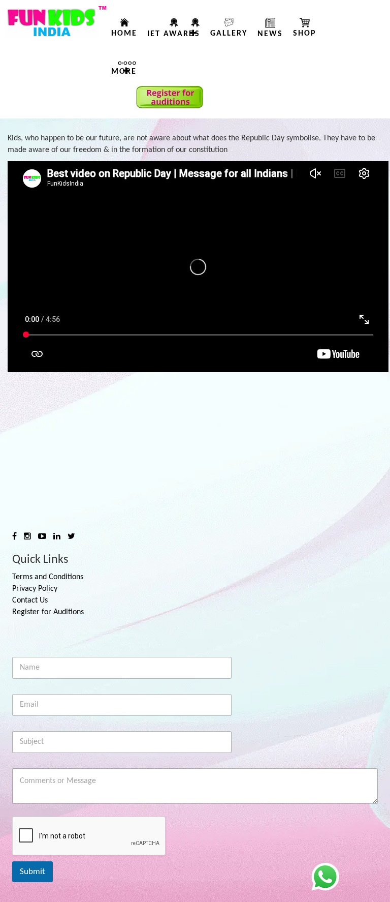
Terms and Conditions (47, 577)
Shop (304, 33)
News (270, 34)
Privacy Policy (34, 589)
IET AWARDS (173, 34)
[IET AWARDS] (195, 29)
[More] (130, 67)
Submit (32, 871)
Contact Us (30, 600)
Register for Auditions (48, 612)
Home (124, 33)
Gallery (228, 33)
